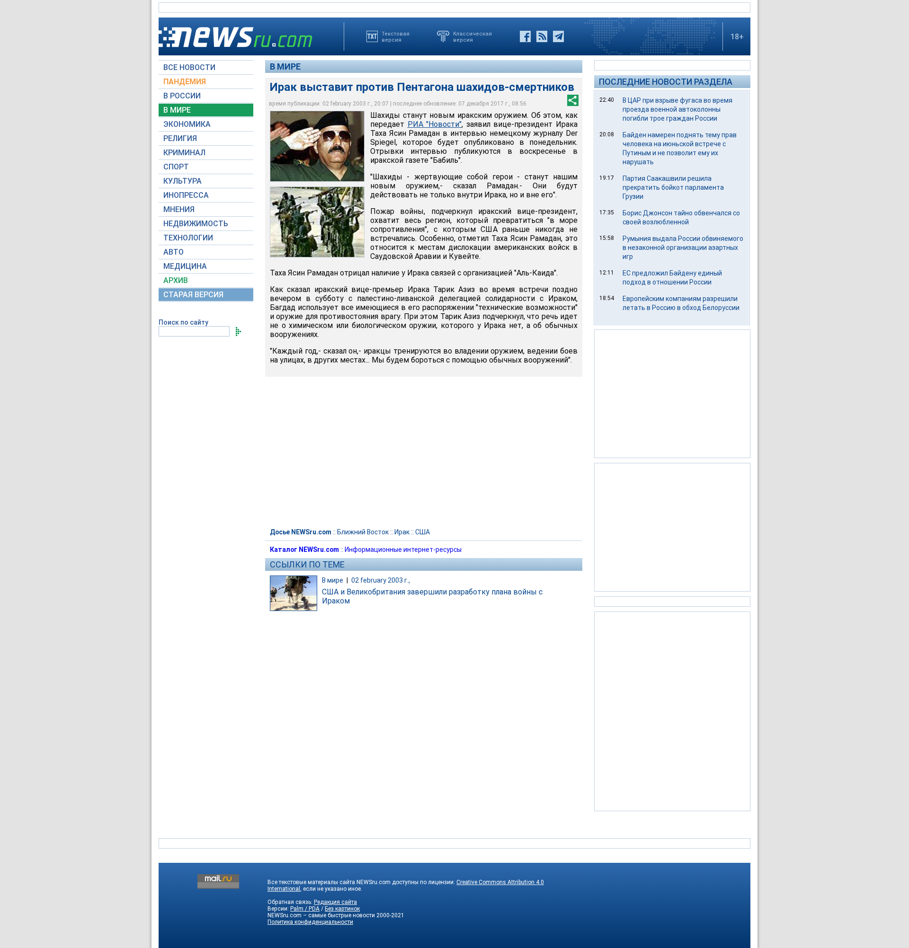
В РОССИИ (182, 95)
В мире (285, 66)
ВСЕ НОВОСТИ (189, 67)
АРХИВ (175, 280)
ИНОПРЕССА (186, 195)
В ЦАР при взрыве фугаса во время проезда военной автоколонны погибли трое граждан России (677, 109)
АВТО (173, 252)
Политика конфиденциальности (310, 922)
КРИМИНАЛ (184, 152)
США (422, 532)
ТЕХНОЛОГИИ (188, 237)
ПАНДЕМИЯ (184, 81)
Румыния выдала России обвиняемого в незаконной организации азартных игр (683, 247)
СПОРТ (176, 166)
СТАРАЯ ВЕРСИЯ (193, 294)
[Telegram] (558, 36)
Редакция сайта (335, 902)
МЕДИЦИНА (185, 266)
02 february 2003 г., (380, 580)
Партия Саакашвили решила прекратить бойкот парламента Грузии (673, 187)
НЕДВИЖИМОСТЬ (195, 223)
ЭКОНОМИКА (187, 124)
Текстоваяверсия (396, 36)
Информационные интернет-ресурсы (403, 549)
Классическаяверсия (472, 36)
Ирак (402, 532)
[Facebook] (525, 36)
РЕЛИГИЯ (180, 138)
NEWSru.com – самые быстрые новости (321, 915)
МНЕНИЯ (179, 209)
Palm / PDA (305, 908)
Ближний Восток (363, 532)
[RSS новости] (541, 36)
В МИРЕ (177, 110)
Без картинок (342, 908)
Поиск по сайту (183, 322)
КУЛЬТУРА (182, 181)
